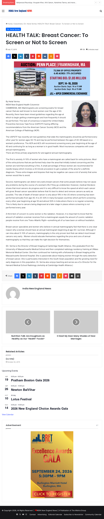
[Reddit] (38, 56)
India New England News (36, 288)
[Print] (77, 275)
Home (10, 24)
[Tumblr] (26, 56)
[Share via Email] (71, 275)
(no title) (10, 359)
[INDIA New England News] (20, 11)
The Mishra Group (79, 510)
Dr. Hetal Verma (30, 24)
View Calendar (8, 414)
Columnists (18, 24)
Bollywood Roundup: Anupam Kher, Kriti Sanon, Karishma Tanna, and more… (46, 3)
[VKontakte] (44, 56)
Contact (33, 514)
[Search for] (101, 12)
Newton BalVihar (23, 389)
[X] (14, 56)
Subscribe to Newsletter (73, 514)
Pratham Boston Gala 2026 (30, 380)
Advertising (42, 514)
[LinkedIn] (20, 56)
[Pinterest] (32, 56)
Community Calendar (93, 514)
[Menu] (3, 12)
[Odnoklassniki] (51, 56)
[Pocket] (57, 56)
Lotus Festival (21, 399)
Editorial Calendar (55, 514)
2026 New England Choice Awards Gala (39, 408)
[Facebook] (8, 56)
